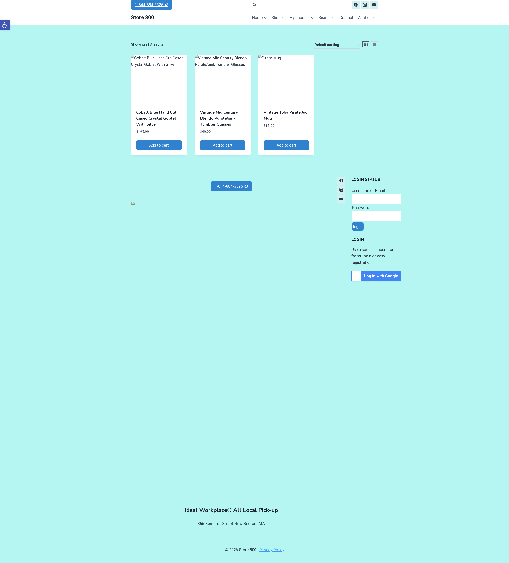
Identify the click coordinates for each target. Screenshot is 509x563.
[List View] (374, 44)
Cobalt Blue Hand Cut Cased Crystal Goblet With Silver (156, 118)
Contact (346, 17)
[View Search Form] (254, 5)
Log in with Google (381, 276)
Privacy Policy (271, 549)
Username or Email (368, 190)
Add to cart (159, 145)
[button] (5, 25)
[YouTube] (374, 5)
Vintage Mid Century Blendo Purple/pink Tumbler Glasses (219, 118)
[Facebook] (356, 5)
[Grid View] (365, 44)
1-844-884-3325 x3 (151, 4)
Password (360, 207)
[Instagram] (365, 5)
